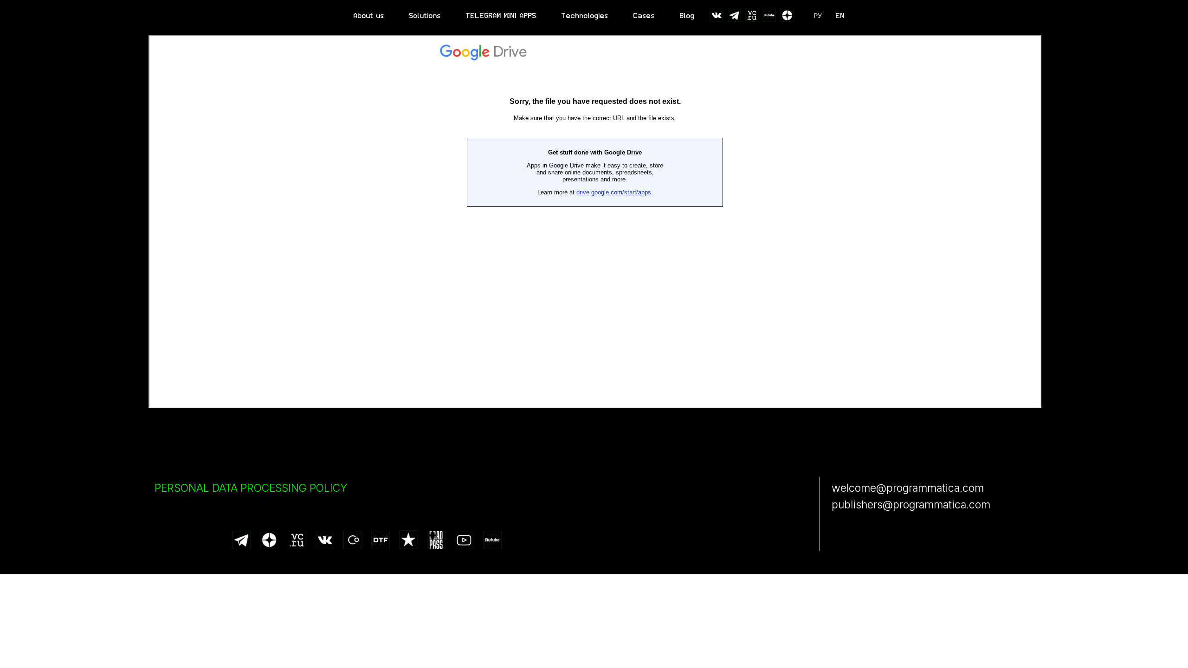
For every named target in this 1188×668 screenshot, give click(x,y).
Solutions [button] (425, 15)
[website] (716, 15)
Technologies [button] (585, 15)
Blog (687, 15)
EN (840, 15)
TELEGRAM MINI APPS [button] (501, 15)
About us (369, 15)
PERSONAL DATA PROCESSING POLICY (251, 488)
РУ (818, 15)
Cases (644, 15)
